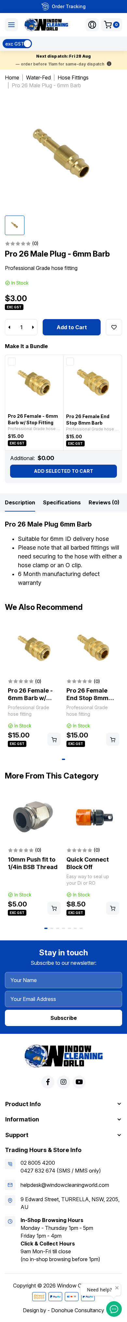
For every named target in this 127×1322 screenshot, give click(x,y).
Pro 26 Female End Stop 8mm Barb (87, 698)
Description (20, 502)
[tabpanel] (34, 685)
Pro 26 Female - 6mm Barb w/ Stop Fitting (30, 698)
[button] (92, 24)
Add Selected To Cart (63, 471)
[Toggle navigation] (11, 24)
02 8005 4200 (38, 1163)
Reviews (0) (104, 502)
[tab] (20, 502)
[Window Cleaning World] (46, 24)
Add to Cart (72, 327)
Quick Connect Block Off (87, 863)
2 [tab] (51, 928)
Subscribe (63, 1018)
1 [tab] (63, 759)
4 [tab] (63, 928)
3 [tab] (57, 928)
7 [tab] (81, 928)
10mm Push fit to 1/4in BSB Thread (33, 863)
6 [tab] (75, 928)
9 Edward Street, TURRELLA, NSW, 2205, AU (70, 1203)
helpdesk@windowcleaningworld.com (65, 1185)
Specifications (62, 502)
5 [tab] (69, 928)
